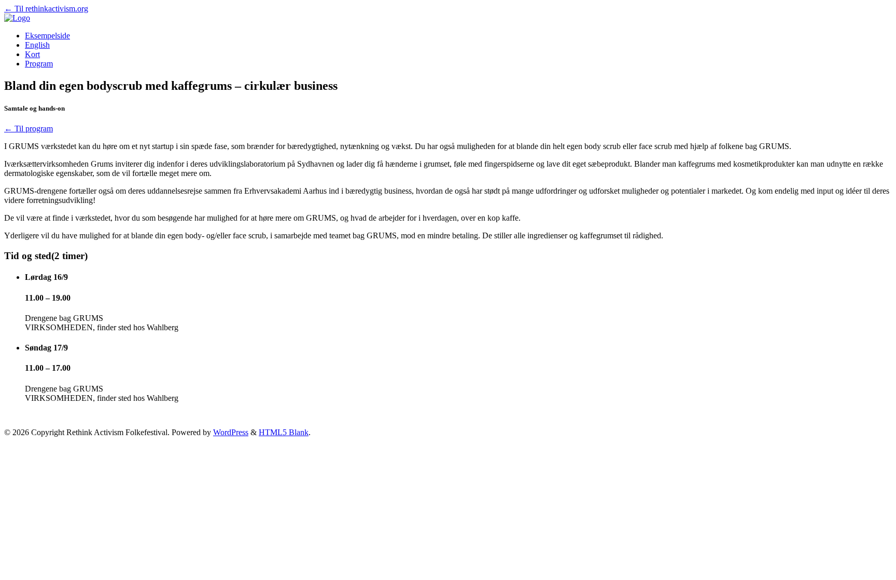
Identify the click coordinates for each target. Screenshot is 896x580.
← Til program (28, 128)
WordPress (230, 432)
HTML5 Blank (284, 432)
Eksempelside (47, 35)
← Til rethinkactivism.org (46, 8)
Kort (32, 54)
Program (39, 63)
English (37, 45)
